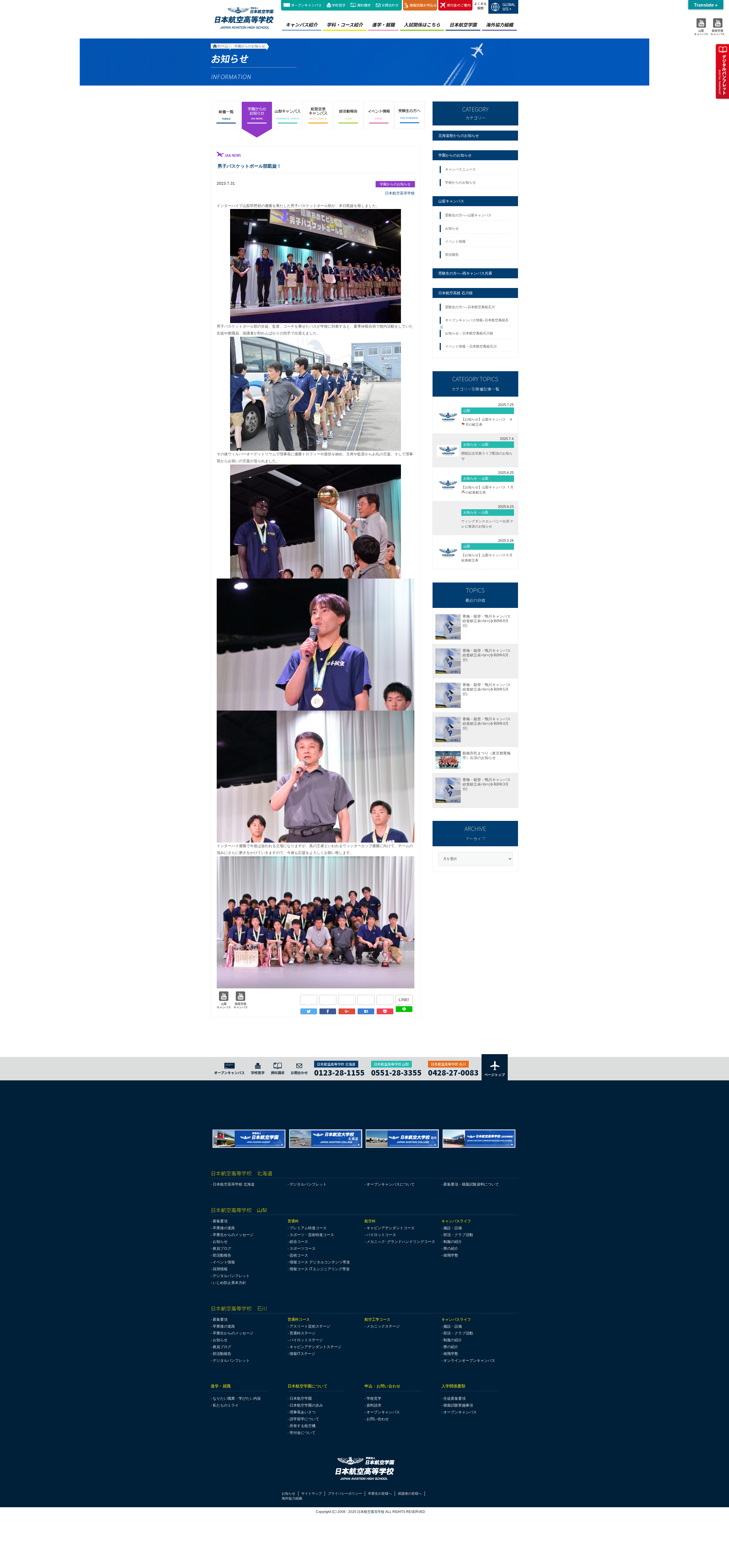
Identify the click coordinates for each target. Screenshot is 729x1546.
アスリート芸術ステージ (310, 1326)
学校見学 (338, 5)
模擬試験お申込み (423, 5)
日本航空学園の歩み (306, 1405)
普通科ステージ (303, 1333)
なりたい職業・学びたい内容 (237, 1398)
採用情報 (220, 1269)
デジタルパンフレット (308, 1184)
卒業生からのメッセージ (233, 1235)
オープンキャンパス (306, 5)
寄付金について (303, 1433)
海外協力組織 (499, 24)
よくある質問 (480, 5)
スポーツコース (303, 1248)
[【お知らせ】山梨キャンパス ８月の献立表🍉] (448, 417)
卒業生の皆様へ (380, 1494)
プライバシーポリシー (345, 1494)
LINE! (404, 999)
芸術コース (299, 1255)
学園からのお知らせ (455, 155)
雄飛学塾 (450, 1255)
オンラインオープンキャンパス (469, 1360)
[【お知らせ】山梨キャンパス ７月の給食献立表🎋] (448, 484)
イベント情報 (456, 242)
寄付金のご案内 (459, 5)
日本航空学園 (463, 24)
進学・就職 (383, 24)
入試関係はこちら (422, 24)
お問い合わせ (377, 1419)
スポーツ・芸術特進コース (312, 1235)
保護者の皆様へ (410, 1494)
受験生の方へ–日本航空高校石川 (470, 307)
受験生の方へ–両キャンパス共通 (465, 273)
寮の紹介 (450, 1248)
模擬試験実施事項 (458, 1405)
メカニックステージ (383, 1326)
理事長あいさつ (303, 1412)
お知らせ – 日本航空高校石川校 (469, 333)
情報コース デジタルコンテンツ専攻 (320, 1262)
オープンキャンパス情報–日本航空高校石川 (474, 322)
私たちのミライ (226, 1405)
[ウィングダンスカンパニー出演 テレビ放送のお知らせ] (448, 518)
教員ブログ (222, 1248)
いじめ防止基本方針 (229, 1283)
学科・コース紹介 (345, 24)
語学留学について (304, 1419)
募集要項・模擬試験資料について (471, 1184)
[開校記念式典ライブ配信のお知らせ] (448, 450)
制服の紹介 (452, 1241)
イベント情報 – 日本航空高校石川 (471, 346)
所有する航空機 (303, 1426)
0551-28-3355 (396, 1072)
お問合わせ (390, 5)
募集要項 (220, 1221)
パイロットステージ (306, 1340)
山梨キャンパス (451, 201)
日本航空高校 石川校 (455, 293)
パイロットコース (381, 1235)
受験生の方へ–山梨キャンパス (468, 215)
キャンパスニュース (460, 169)
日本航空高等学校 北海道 (234, 1184)
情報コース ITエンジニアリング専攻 (320, 1269)
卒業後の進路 (224, 1228)
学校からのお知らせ (460, 182)
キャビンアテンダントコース (390, 1228)
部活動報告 (222, 1255)
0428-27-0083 (453, 1072)
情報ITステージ (302, 1354)
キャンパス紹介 (302, 24)
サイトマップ (311, 1494)
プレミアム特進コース (308, 1228)
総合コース (299, 1241)
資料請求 (364, 5)
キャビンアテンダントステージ (315, 1347)
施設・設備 (452, 1228)
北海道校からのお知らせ (458, 135)
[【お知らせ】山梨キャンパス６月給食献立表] (448, 552)
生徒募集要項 (454, 1398)
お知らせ (452, 228)
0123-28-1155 (339, 1072)
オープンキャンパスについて (390, 1184)
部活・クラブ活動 (458, 1235)
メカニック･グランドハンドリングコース (400, 1241)
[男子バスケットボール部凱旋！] (365, 1011)
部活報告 (452, 255)
